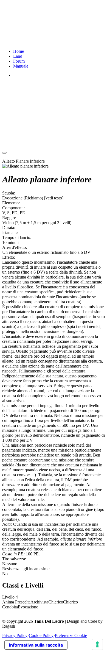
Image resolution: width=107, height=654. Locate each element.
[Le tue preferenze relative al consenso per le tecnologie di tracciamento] (97, 644)
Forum (19, 61)
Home (18, 51)
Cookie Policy (41, 635)
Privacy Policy (14, 635)
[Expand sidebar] (4, 153)
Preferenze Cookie (71, 635)
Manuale (20, 66)
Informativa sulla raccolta (36, 645)
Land (17, 56)
